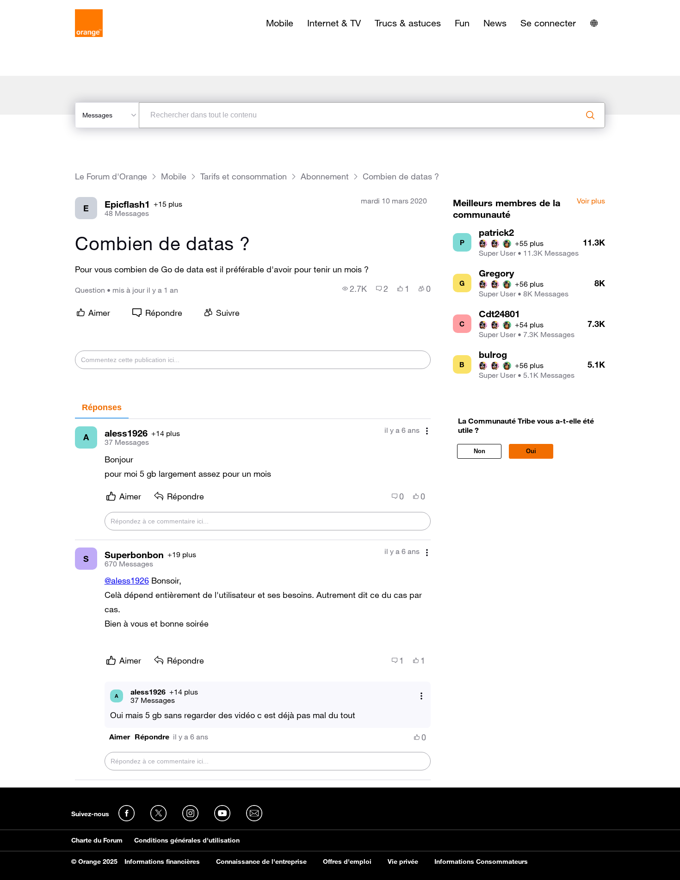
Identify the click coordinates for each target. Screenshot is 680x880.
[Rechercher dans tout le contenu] (590, 115)
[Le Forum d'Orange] (89, 23)
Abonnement (325, 176)
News (495, 23)
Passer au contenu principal (49, 7)
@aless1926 (127, 580)
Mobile (279, 23)
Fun (462, 23)
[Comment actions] (427, 431)
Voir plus (591, 201)
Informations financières (162, 861)
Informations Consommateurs (481, 861)
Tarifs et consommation (243, 176)
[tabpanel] (253, 599)
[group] (354, 288)
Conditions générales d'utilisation (187, 840)
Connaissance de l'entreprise (261, 861)
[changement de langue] (594, 23)
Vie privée (403, 861)
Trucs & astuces (408, 23)
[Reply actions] (421, 695)
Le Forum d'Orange (111, 176)
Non (479, 451)
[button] (119, 737)
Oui (531, 451)
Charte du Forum (97, 840)
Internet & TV (334, 23)
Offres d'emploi (347, 861)
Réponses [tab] (102, 407)
